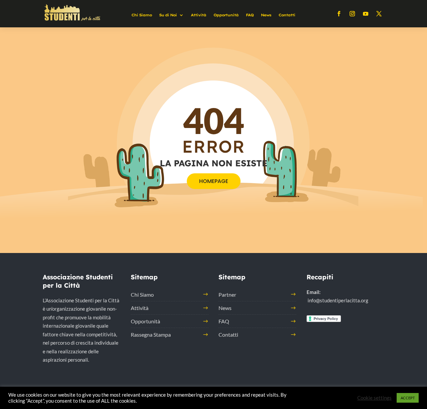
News (266, 15)
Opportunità (226, 15)
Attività (198, 15)
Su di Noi (168, 15)
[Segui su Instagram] (352, 13)
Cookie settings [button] (374, 398)
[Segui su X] (379, 13)
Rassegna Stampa (151, 334)
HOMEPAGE (213, 181)
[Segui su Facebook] (339, 13)
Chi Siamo (141, 15)
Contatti (287, 15)
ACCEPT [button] (408, 398)
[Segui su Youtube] (365, 13)
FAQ (250, 15)
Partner (227, 294)
